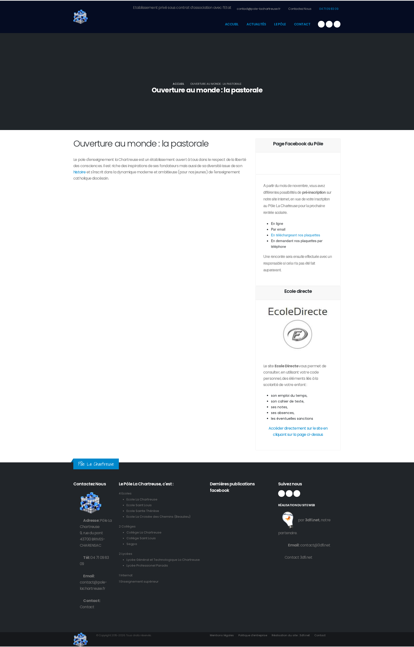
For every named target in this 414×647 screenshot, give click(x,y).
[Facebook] (321, 24)
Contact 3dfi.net (298, 557)
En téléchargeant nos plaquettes (295, 235)
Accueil (232, 24)
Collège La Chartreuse (143, 532)
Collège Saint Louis (141, 538)
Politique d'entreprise (252, 635)
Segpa (131, 544)
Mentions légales (222, 635)
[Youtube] (337, 24)
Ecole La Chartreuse (141, 499)
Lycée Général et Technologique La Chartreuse (163, 560)
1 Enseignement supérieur (139, 581)
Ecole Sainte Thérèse (142, 511)
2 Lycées (125, 554)
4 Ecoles (125, 493)
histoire (79, 172)
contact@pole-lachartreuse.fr (258, 9)
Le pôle (280, 24)
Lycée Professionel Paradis (147, 565)
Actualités (256, 24)
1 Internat (125, 575)
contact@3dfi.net (315, 545)
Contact (302, 24)
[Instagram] (329, 24)
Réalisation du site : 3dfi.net (291, 635)
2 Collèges (127, 526)
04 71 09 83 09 (329, 9)
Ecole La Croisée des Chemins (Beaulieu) (158, 517)
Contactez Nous (299, 9)
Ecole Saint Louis (139, 505)
